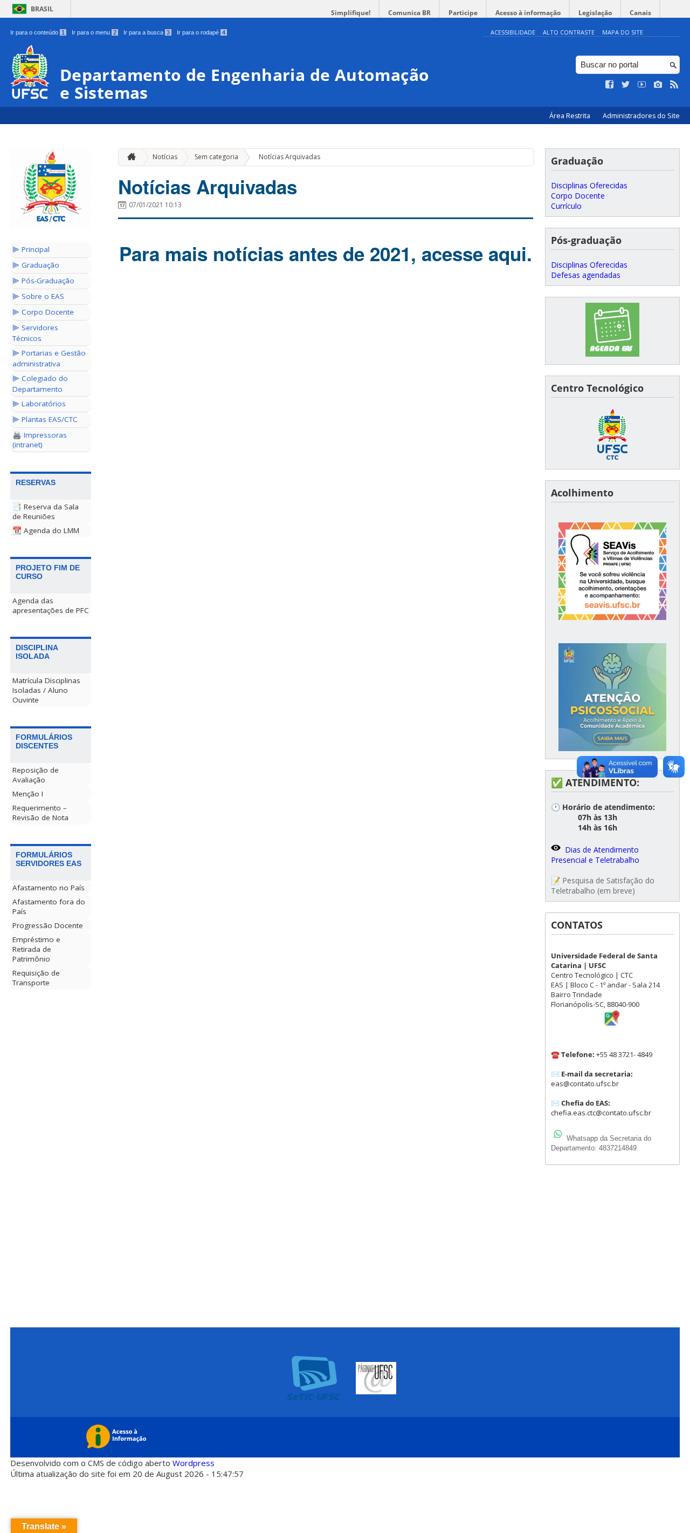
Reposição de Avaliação (35, 775)
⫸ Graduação (35, 265)
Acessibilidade (513, 32)
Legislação (595, 12)
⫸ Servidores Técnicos (35, 333)
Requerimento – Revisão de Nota (40, 812)
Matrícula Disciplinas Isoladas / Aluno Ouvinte (46, 690)
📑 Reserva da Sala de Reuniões (45, 511)
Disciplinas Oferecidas (589, 185)
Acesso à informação (528, 12)
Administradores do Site (641, 115)
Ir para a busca (146, 32)
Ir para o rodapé (201, 32)
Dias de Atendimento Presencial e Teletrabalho (595, 854)
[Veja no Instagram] (658, 84)
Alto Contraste (569, 32)
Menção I (27, 794)
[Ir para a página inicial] (129, 157)
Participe (463, 12)
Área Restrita (570, 115)
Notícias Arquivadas (289, 156)
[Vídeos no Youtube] (642, 84)
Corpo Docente (578, 195)
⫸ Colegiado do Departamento (40, 383)
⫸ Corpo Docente (43, 312)
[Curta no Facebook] (609, 84)
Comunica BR (409, 12)
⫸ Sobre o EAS (38, 296)
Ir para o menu (94, 32)
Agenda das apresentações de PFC (50, 605)
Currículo (566, 206)
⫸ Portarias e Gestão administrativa (49, 358)
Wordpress (193, 1462)
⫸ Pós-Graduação (43, 280)
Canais (640, 12)
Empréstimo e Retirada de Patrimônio (36, 949)
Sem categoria (216, 156)
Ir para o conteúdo (37, 32)
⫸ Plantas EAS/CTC (45, 419)
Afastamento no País (48, 887)
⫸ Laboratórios (39, 403)
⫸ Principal (31, 249)
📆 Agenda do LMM (45, 530)
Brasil (42, 8)
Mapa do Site (622, 32)
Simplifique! (350, 12)
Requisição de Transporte (36, 977)
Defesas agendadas (585, 275)
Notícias (165, 156)
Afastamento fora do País (48, 906)
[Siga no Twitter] (626, 84)
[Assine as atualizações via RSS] (674, 84)
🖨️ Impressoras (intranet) (39, 439)
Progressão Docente (47, 925)
